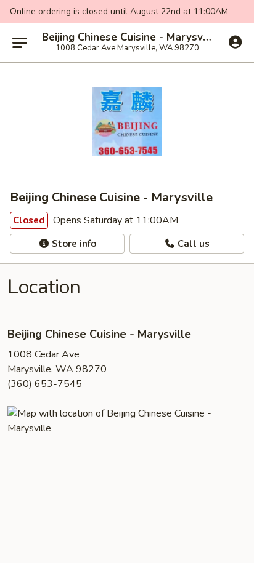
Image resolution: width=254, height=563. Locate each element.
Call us (192, 244)
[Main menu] (19, 42)
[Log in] (235, 42)
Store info (72, 244)
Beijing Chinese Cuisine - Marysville (127, 37)
